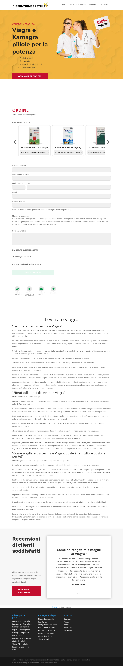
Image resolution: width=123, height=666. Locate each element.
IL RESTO (104, 5)
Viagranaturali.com (31, 662)
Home (64, 5)
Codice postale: (18, 183)
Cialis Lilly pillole (19, 641)
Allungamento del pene (47, 624)
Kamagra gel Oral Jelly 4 (21, 624)
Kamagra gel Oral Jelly (21, 621)
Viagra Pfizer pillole (20, 644)
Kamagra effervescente (21, 638)
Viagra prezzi (43, 639)
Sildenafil (68, 630)
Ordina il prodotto (30, 76)
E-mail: (15, 192)
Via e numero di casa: (21, 174)
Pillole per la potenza (77, 5)
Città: (29, 183)
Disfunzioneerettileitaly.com (41, 660)
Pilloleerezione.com (49, 662)
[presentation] (14, 142)
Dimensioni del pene (46, 636)
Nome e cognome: (19, 165)
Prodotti (92, 5)
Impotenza (42, 622)
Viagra (66, 622)
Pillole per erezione (46, 633)
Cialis (66, 624)
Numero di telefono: (20, 201)
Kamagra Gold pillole (20, 627)
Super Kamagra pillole (21, 630)
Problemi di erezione (46, 630)
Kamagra (67, 619)
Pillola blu (68, 627)
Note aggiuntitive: (19, 231)
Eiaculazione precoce (46, 627)
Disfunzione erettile (46, 619)
